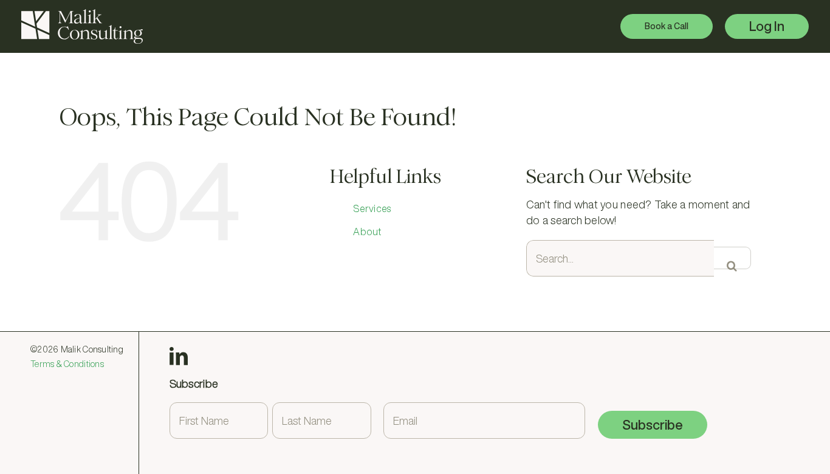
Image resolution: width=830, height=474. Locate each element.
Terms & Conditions (67, 364)
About (367, 231)
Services (372, 208)
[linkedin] (179, 356)
